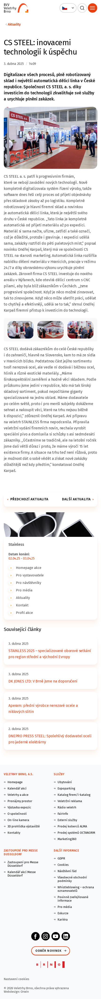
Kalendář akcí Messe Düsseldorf (22, 873)
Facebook (35, 936)
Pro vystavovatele (30, 575)
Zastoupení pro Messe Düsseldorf (23, 863)
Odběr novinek (48, 950)
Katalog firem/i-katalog (74, 794)
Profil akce (24, 613)
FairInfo (63, 813)
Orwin (25, 991)
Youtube (55, 936)
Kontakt (22, 605)
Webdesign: (12, 991)
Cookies (63, 864)
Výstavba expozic (19, 807)
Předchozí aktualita (29, 499)
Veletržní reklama (70, 801)
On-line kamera (18, 820)
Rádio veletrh (67, 807)
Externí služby (67, 820)
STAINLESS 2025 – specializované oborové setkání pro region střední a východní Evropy (49, 654)
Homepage (15, 782)
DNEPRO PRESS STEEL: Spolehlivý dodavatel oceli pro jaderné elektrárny (50, 739)
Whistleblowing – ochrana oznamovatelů (76, 888)
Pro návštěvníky (28, 583)
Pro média (24, 590)
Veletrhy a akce (18, 794)
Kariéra (63, 919)
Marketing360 (67, 839)
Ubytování (65, 782)
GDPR (61, 858)
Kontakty (14, 832)
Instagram (45, 936)
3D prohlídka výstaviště (24, 826)
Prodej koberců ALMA (72, 826)
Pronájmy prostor (20, 801)
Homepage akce (28, 568)
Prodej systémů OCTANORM (76, 832)
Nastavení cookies (16, 979)
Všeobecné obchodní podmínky (72, 879)
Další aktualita (76, 499)
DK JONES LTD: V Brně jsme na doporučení (43, 681)
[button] (68, 8)
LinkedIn (66, 936)
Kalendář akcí (17, 788)
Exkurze (63, 913)
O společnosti (17, 813)
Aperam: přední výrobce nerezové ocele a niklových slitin (43, 708)
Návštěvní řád (67, 871)
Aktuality (14, 24)
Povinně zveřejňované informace (73, 898)
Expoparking (66, 788)
